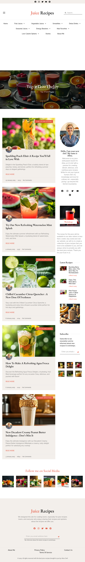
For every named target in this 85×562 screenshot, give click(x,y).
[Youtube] (46, 2)
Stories (48, 34)
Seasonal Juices (21, 29)
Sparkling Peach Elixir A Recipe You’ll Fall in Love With (28, 157)
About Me (60, 34)
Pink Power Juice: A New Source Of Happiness (73, 293)
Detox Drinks (73, 23)
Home (5, 23)
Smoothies (56, 23)
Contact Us (68, 550)
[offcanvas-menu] (4, 13)
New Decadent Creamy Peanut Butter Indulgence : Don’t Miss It (26, 434)
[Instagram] (39, 2)
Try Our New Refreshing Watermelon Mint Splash (29, 226)
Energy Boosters (42, 29)
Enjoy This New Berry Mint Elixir (72, 281)
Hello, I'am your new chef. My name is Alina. (70, 153)
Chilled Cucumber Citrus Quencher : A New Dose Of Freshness (27, 295)
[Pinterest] (49, 2)
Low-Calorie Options (29, 34)
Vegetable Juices (37, 23)
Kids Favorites (62, 29)
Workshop (68, 222)
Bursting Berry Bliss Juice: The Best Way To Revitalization (74, 269)
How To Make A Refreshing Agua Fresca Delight (27, 364)
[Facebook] (35, 2)
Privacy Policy (39, 550)
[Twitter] (42, 2)
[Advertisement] (42, 52)
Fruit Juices (18, 23)
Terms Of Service (46, 552)
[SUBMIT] (78, 352)
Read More (10, 174)
